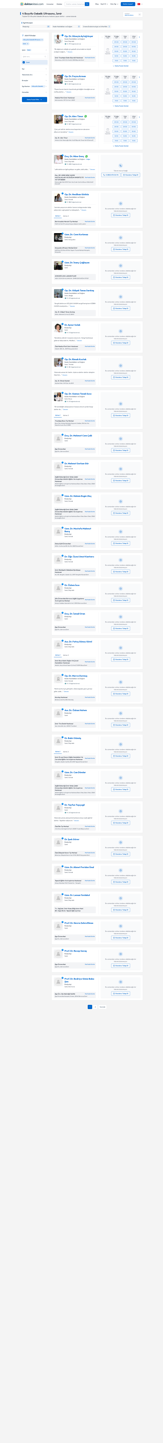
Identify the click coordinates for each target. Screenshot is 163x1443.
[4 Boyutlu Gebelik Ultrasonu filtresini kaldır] (42, 40)
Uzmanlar (50, 4)
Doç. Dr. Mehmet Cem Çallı (78, 435)
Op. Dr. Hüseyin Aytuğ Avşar (79, 36)
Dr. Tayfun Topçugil (75, 804)
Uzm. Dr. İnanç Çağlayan (77, 262)
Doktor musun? (128, 4)
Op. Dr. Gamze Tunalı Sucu (78, 393)
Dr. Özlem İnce (72, 585)
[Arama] (87, 4)
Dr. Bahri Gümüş (73, 738)
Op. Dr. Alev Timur (74, 116)
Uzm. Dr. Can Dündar (75, 772)
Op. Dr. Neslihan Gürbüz (77, 194)
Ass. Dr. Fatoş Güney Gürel (78, 641)
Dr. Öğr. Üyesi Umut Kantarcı (79, 556)
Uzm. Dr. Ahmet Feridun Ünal (79, 867)
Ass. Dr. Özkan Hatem (76, 710)
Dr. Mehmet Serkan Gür (77, 463)
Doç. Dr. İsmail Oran (75, 613)
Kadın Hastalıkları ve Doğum (75, 39)
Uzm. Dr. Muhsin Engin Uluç (78, 496)
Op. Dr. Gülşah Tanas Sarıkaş (79, 290)
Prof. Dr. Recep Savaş (76, 950)
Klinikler (59, 4)
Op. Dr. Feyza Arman (75, 76)
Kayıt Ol (103, 4)
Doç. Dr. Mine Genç (74, 156)
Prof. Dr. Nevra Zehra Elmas (79, 923)
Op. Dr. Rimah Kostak (75, 359)
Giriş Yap (113, 4)
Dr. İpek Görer (72, 839)
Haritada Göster (90, 57)
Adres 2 (66, 216)
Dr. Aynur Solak (72, 324)
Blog (96, 4)
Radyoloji (68, 237)
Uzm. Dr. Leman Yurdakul (77, 895)
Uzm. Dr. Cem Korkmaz (76, 234)
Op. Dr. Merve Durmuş (76, 675)
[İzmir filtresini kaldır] (27, 44)
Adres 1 (57, 216)
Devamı (70, 52)
